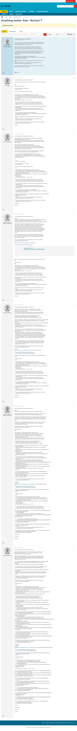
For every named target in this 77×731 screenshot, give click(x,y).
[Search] (75, 6)
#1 (74, 38)
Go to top (72, 722)
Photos (21, 31)
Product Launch (21, 11)
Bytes (43, 722)
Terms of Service (65, 722)
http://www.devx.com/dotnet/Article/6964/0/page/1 (34, 249)
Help (47, 722)
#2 (74, 77)
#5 (74, 304)
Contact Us (52, 722)
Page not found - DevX (28, 248)
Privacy (58, 722)
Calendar (11, 14)
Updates (31, 11)
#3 (74, 133)
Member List (5, 14)
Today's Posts (18, 14)
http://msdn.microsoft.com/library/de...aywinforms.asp (25, 242)
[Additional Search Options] (73, 6)
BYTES (11, 11)
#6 (74, 406)
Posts (4, 31)
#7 (74, 547)
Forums (4, 11)
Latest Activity (12, 31)
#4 (74, 214)
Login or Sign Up (69, 1)
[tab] (4, 31)
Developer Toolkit (42, 11)
